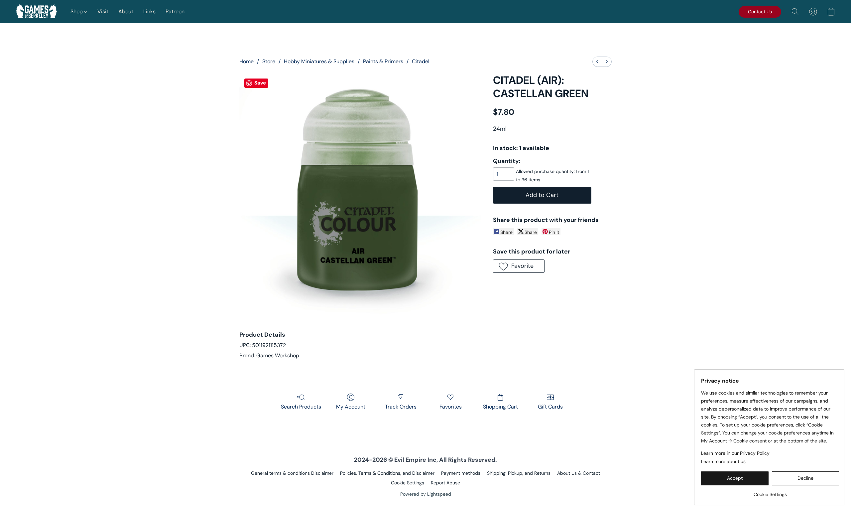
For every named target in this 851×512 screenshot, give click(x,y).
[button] (36, 11)
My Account (350, 406)
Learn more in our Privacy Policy (735, 453)
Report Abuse (445, 483)
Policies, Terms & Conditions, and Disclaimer (387, 473)
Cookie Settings (407, 483)
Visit (102, 11)
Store (268, 61)
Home (246, 61)
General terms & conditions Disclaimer (292, 473)
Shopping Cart (500, 406)
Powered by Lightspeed (425, 494)
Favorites (450, 406)
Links (149, 11)
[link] (770, 491)
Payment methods (460, 473)
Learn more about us (723, 461)
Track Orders (401, 406)
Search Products (301, 406)
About (125, 11)
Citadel (420, 61)
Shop (77, 11)
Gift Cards (550, 406)
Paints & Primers (383, 61)
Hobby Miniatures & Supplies (319, 61)
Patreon (175, 11)
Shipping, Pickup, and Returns (518, 473)
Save (260, 83)
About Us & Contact (578, 473)
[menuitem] (597, 62)
